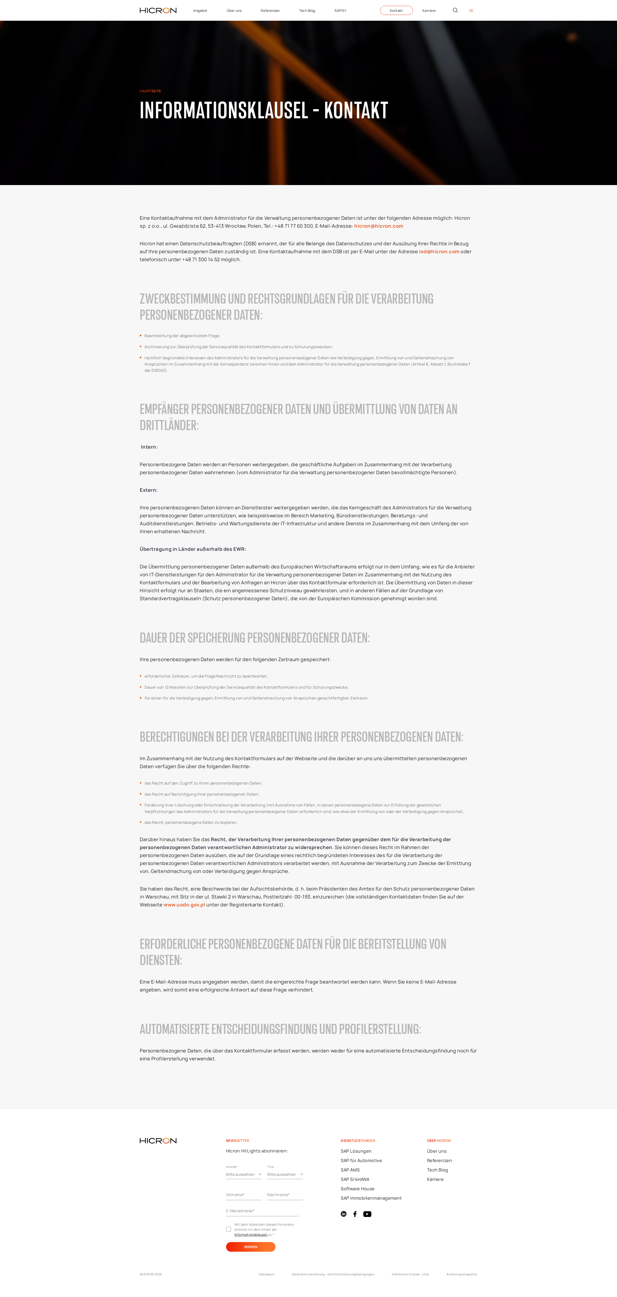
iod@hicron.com (439, 251)
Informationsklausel (251, 1234)
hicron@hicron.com (378, 226)
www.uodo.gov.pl (184, 904)
